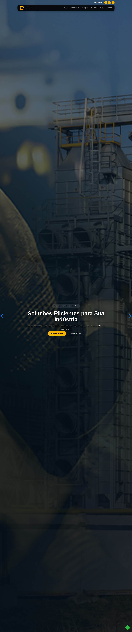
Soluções (85, 7)
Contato (109, 7)
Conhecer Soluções (75, 333)
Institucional (74, 7)
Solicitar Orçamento (57, 333)
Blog (102, 7)
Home (65, 7)
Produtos (94, 7)
